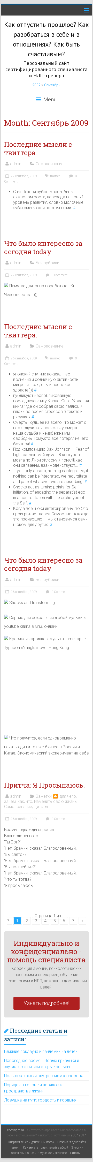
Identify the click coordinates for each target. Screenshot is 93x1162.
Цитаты (41, 806)
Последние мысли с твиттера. (38, 148)
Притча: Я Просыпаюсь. (44, 785)
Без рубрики (47, 262)
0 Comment (59, 275)
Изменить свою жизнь (55, 801)
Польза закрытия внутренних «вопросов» (43, 1075)
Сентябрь (52, 85)
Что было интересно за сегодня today (43, 247)
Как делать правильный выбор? (45, 1147)
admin (15, 163)
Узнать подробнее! (46, 1003)
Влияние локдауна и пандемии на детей (41, 1051)
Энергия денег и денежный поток (31, 1142)
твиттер (55, 176)
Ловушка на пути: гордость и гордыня (40, 1100)
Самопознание (50, 163)
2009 (36, 85)
